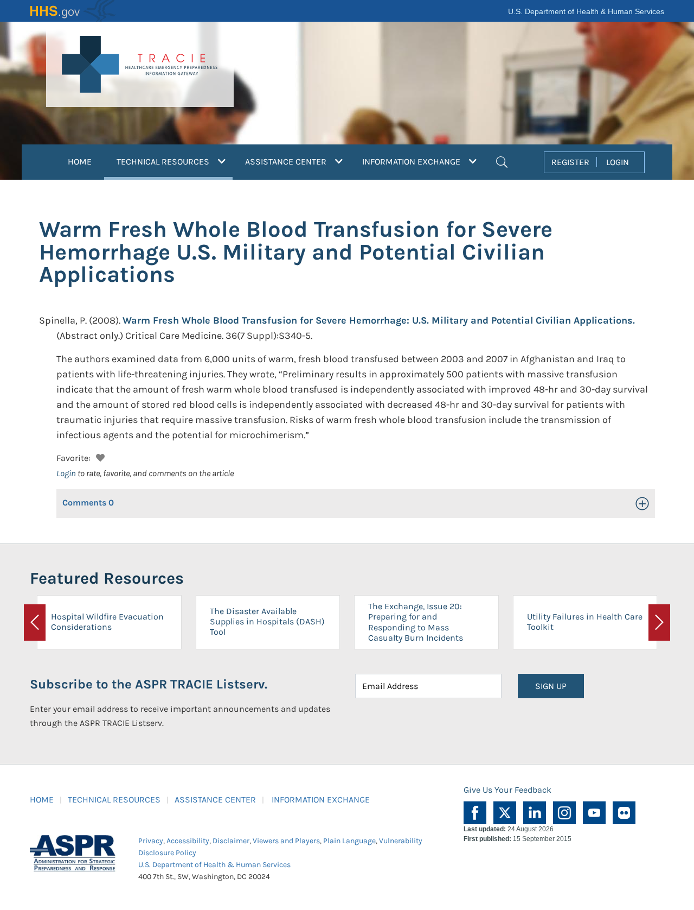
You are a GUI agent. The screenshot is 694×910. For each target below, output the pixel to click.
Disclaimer (231, 840)
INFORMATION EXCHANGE (321, 799)
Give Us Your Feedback (507, 790)
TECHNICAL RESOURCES (114, 799)
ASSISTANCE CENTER (215, 799)
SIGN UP (551, 686)
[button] (502, 160)
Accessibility (187, 840)
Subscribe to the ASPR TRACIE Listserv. (148, 684)
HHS (73, 11)
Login (66, 473)
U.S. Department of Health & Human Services (586, 11)
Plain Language (349, 840)
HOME (80, 161)
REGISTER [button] (570, 162)
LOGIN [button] (617, 162)
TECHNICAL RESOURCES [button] (175, 161)
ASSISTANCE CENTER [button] (287, 161)
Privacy (150, 840)
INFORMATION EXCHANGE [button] (412, 161)
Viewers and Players (286, 840)
